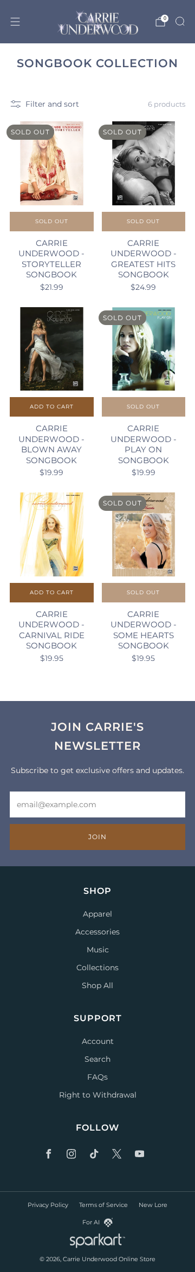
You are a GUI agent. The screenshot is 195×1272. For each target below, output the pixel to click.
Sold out (51, 221)
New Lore (153, 1205)
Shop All (97, 985)
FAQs (97, 1077)
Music (98, 950)
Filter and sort (52, 104)
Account (98, 1041)
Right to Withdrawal (97, 1095)
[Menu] (15, 21)
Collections (97, 967)
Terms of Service (103, 1205)
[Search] (179, 21)
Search (97, 1059)
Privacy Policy (48, 1205)
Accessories (97, 932)
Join (97, 837)
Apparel (97, 914)
